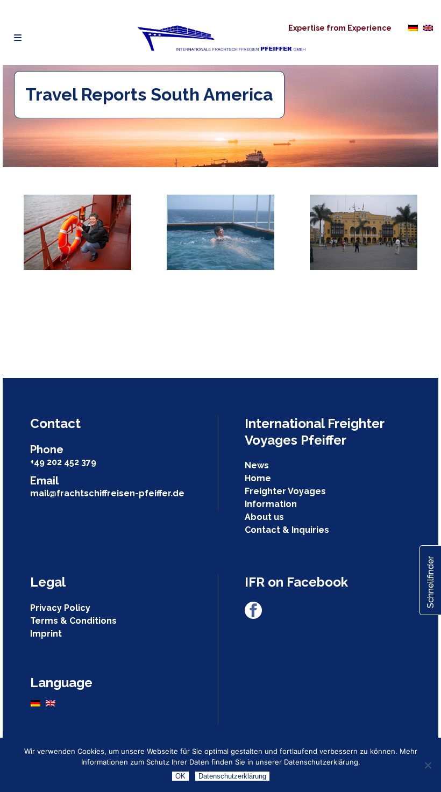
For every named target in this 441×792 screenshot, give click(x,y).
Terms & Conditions (73, 621)
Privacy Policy (60, 608)
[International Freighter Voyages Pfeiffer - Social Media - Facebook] (253, 616)
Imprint (46, 634)
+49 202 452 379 (63, 462)
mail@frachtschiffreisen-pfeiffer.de (107, 493)
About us (264, 517)
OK (180, 776)
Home (258, 478)
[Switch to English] (428, 27)
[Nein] (427, 765)
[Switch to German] (413, 27)
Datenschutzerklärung (232, 776)
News (257, 465)
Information (271, 504)
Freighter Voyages (285, 491)
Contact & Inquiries (287, 530)
